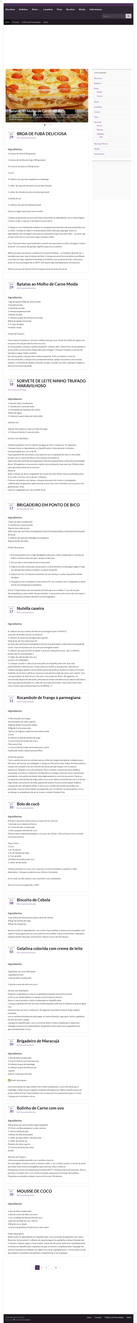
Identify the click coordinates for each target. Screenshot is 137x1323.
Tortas (99, 96)
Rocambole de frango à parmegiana (49, 697)
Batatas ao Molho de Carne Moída (35, 111)
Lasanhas (48, 9)
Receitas (70, 9)
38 (56, 1267)
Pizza (59, 9)
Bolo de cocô (28, 803)
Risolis (82, 9)
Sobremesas (96, 9)
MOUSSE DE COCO (34, 1191)
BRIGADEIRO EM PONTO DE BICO (48, 504)
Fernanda (23, 138)
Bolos (35, 9)
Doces (32, 509)
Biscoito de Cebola (33, 899)
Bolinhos (23, 9)
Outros (97, 112)
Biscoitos (10, 9)
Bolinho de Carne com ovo (40, 1107)
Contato (15, 22)
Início (7, 22)
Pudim (32, 1195)
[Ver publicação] (47, 95)
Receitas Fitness (101, 144)
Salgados (100, 134)
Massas (100, 130)
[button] (10, 96)
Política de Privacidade (31, 22)
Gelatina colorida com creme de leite (50, 948)
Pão (101, 137)
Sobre (45, 22)
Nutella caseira (30, 608)
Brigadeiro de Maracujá (38, 1040)
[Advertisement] (68, 45)
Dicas (96, 102)
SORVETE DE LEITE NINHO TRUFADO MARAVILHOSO (51, 383)
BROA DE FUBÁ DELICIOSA (41, 133)
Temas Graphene (24, 1320)
